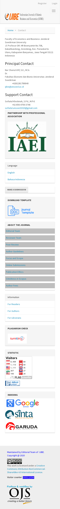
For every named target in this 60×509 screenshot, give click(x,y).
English (11, 172)
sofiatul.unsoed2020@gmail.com (21, 107)
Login (54, 3)
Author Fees (12, 285)
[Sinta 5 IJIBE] (19, 414)
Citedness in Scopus (16, 278)
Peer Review (12, 244)
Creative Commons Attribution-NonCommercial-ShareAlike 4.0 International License (26, 469)
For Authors (13, 310)
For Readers (14, 304)
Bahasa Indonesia (16, 179)
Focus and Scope (14, 258)
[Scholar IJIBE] (22, 403)
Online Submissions (16, 265)
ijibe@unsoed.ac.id (14, 86)
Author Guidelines (15, 251)
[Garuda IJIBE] (22, 425)
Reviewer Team (13, 237)
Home (11, 30)
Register (42, 3)
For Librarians (14, 317)
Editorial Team (13, 230)
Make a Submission (16, 189)
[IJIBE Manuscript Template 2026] (21, 210)
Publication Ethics (15, 271)
